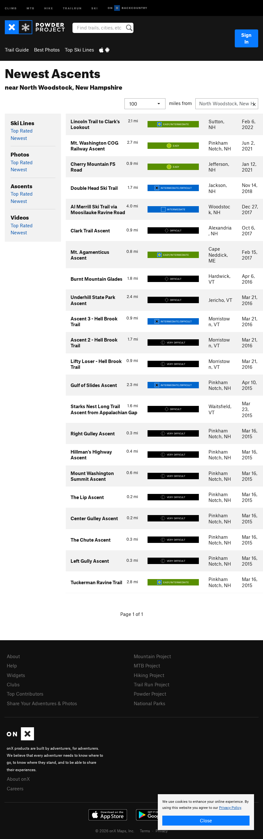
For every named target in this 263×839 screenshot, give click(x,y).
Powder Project (150, 694)
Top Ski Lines (79, 49)
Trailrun (72, 8)
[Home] (38, 27)
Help (12, 665)
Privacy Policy (230, 808)
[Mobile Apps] (104, 49)
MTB (31, 8)
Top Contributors (25, 694)
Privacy (162, 830)
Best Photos (47, 49)
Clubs (13, 684)
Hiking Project (149, 675)
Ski (94, 8)
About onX (18, 779)
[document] (206, 812)
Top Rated (22, 130)
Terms (145, 830)
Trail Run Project (151, 684)
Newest (19, 138)
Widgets (16, 675)
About (13, 656)
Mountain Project (152, 656)
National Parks (149, 703)
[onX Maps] (20, 738)
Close (206, 820)
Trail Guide (17, 49)
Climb (11, 8)
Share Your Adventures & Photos (42, 703)
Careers (15, 788)
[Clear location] (254, 103)
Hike (48, 8)
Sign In (246, 38)
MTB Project (147, 665)
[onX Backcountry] (127, 8)
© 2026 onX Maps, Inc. (114, 830)
